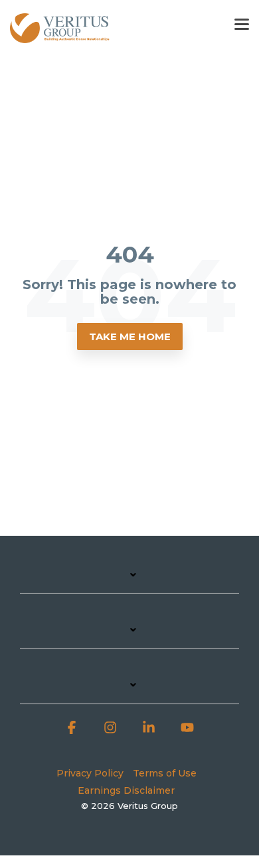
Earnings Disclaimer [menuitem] (126, 790)
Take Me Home (130, 336)
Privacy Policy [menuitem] (90, 773)
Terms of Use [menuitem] (165, 773)
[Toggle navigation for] (129, 581)
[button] (241, 23)
